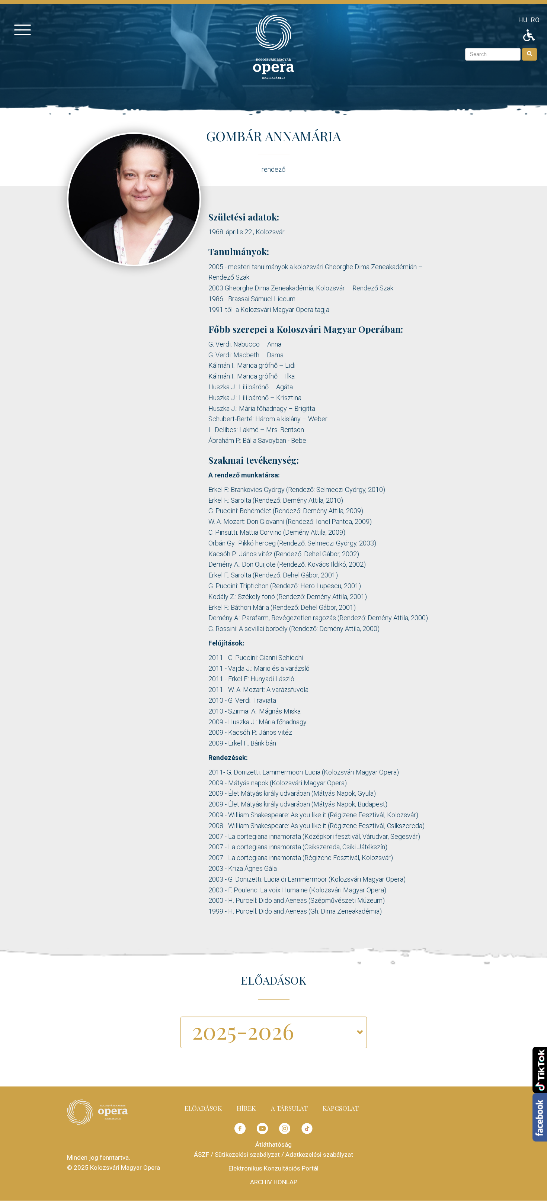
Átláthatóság (273, 1144)
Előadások (203, 1108)
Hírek (246, 1108)
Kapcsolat (341, 1108)
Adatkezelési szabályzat (319, 1154)
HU (522, 20)
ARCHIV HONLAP (273, 1182)
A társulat (289, 1108)
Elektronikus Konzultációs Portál (273, 1168)
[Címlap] (273, 46)
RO (535, 20)
